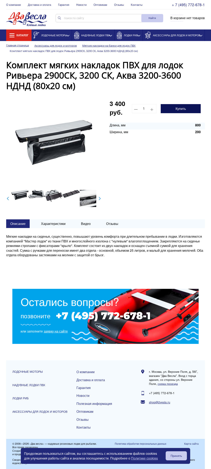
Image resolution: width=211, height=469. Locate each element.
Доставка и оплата (39, 5)
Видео (86, 223)
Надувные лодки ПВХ (95, 35)
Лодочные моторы (54, 35)
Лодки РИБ (131, 35)
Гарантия (63, 5)
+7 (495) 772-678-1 (103, 316)
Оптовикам (100, 5)
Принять (176, 455)
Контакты (136, 5)
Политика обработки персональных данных (140, 443)
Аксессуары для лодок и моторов (176, 35)
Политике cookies (144, 458)
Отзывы (119, 5)
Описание (18, 223)
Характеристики (53, 223)
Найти (152, 18)
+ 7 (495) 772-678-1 (188, 4)
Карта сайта (191, 443)
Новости (81, 5)
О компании (13, 5)
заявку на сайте (56, 331)
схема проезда (168, 384)
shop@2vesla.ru (159, 402)
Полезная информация (94, 403)
